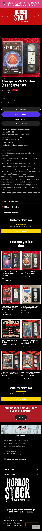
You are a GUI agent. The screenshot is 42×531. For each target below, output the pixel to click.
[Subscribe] (36, 517)
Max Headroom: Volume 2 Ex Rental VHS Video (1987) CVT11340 (30, 374)
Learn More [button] (7, 528)
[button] (2, 16)
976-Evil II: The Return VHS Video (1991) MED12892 (29, 342)
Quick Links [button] (9, 475)
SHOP (21, 417)
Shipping (12, 95)
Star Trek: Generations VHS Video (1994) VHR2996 (10, 273)
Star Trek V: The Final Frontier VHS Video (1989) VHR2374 (9, 308)
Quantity (4, 98)
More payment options (21, 119)
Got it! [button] (32, 524)
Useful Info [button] (9, 469)
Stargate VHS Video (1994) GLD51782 (29, 273)
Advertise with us (21, 435)
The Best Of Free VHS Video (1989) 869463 (29, 307)
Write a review (21, 231)
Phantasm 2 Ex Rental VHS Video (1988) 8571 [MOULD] (9, 374)
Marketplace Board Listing (9, 341)
